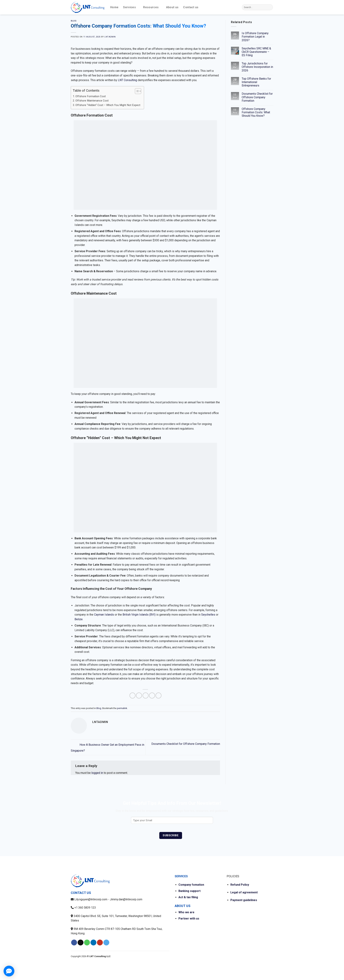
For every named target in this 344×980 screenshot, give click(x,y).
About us (172, 7)
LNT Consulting (127, 80)
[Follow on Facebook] (74, 943)
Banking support (189, 891)
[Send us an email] (80, 943)
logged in (97, 773)
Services (129, 7)
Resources (151, 7)
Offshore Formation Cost (90, 96)
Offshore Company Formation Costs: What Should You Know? (256, 112)
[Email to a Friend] (146, 695)
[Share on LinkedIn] (158, 695)
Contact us (190, 7)
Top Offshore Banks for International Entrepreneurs (256, 82)
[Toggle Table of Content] (136, 91)
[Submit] (270, 7)
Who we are (186, 912)
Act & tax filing (188, 897)
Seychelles (208, 614)
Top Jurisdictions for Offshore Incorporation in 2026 (257, 67)
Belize (79, 619)
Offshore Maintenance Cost (92, 100)
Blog (73, 21)
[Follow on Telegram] (106, 943)
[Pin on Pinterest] (152, 695)
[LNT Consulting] (88, 7)
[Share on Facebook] (132, 695)
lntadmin (110, 37)
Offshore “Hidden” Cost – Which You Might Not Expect (107, 105)
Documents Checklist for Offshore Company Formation (257, 97)
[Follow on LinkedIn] (93, 943)
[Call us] (87, 943)
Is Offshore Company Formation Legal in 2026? (255, 37)
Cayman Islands (104, 614)
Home (114, 7)
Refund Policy (239, 884)
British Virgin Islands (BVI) (139, 614)
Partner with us (188, 918)
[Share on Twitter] (139, 695)
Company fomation (191, 884)
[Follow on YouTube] (100, 943)
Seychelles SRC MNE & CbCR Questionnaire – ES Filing (256, 52)
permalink (122, 708)
